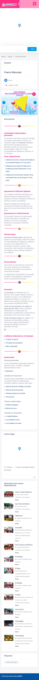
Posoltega (18, 557)
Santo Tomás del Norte (23, 492)
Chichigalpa (19, 621)
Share (33, 49)
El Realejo (18, 583)
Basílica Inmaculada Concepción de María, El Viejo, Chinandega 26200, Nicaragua (22, 574)
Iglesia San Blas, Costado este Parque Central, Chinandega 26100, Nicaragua (24, 626)
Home (3, 56)
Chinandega (19, 636)
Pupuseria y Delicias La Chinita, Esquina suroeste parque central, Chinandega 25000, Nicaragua (24, 641)
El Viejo (17, 568)
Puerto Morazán (11, 662)
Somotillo (18, 528)
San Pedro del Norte (22, 504)
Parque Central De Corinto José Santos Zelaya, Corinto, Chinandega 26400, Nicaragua (24, 600)
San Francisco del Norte (23, 545)
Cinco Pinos (19, 609)
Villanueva (18, 516)
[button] (18, 111)
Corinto (18, 595)
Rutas (10, 56)
